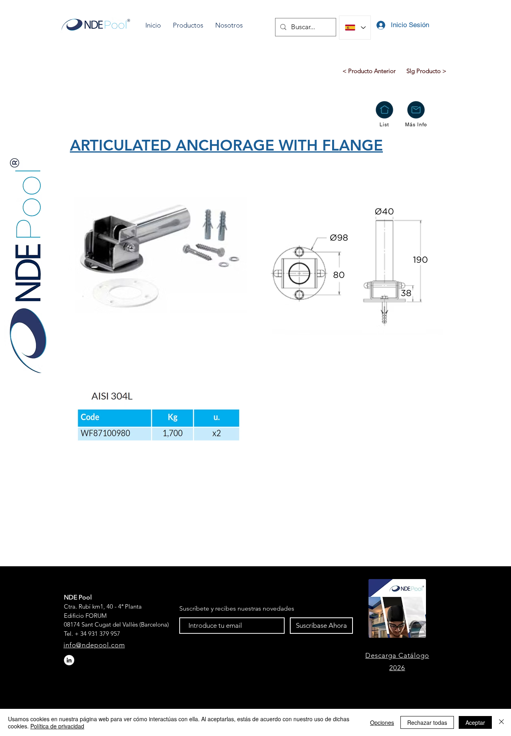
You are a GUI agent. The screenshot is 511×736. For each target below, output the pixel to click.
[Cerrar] (501, 722)
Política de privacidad (57, 726)
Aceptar (475, 722)
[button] (188, 25)
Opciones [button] (382, 722)
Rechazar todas (427, 722)
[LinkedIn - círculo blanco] (69, 660)
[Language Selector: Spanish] (355, 28)
